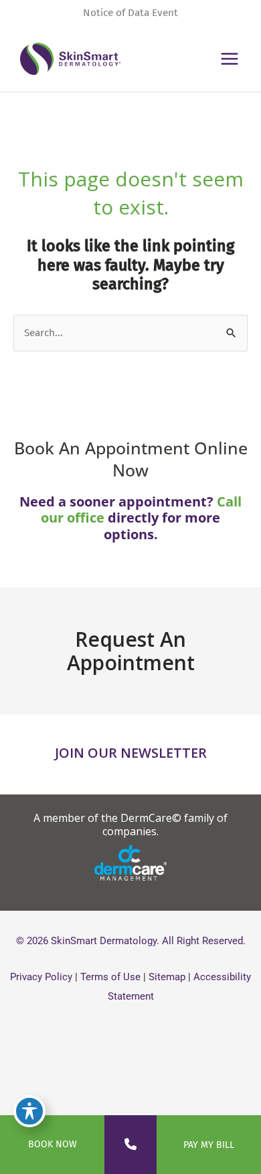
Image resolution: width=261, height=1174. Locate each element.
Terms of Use (110, 977)
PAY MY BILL (208, 1145)
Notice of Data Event (130, 13)
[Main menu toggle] (230, 58)
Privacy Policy (41, 977)
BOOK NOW (52, 1144)
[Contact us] (130, 1144)
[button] (130, 824)
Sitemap (167, 977)
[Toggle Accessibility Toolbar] (29, 1111)
